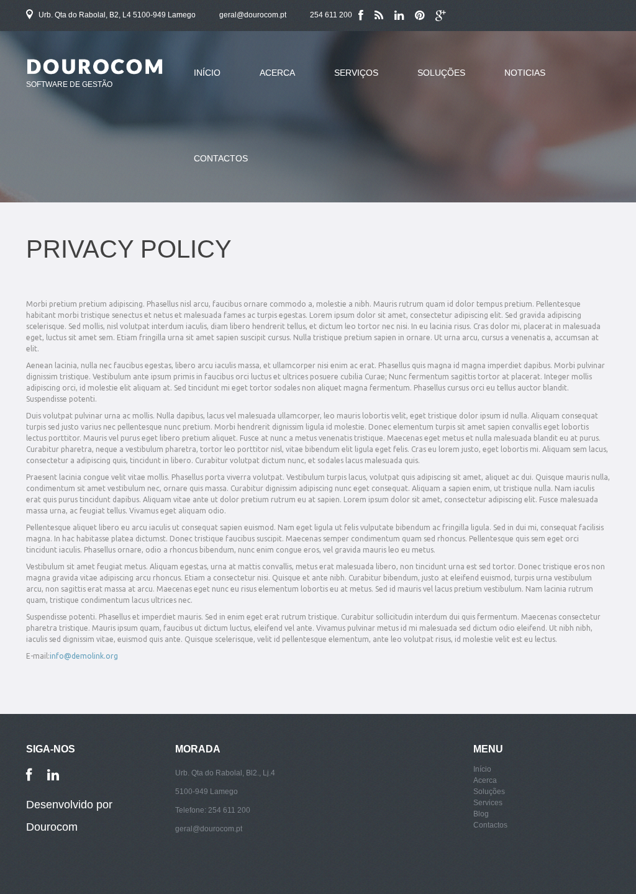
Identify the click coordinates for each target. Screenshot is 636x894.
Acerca (268, 80)
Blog (481, 814)
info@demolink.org (84, 656)
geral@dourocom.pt (252, 15)
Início (207, 73)
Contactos (221, 158)
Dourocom (52, 827)
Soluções (432, 80)
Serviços (356, 73)
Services (487, 802)
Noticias (524, 73)
